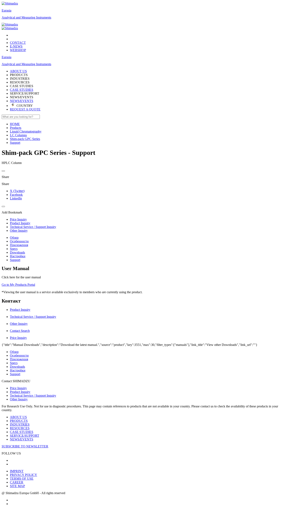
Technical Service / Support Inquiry (33, 395)
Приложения (19, 245)
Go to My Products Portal (18, 284)
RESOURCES (20, 428)
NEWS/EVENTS (21, 101)
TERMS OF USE (21, 478)
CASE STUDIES (21, 89)
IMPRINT (17, 471)
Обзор (14, 237)
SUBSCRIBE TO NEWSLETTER (25, 446)
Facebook (16, 194)
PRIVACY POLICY (23, 475)
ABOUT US (18, 417)
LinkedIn (16, 198)
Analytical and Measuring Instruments (26, 17)
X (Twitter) (17, 191)
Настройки (17, 256)
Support (15, 260)
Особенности (19, 241)
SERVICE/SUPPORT (24, 435)
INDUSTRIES (20, 424)
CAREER (16, 482)
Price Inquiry (18, 388)
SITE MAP (17, 486)
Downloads (17, 252)
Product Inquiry (20, 392)
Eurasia (6, 10)
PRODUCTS (19, 420)
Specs (14, 248)
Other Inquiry (19, 399)
